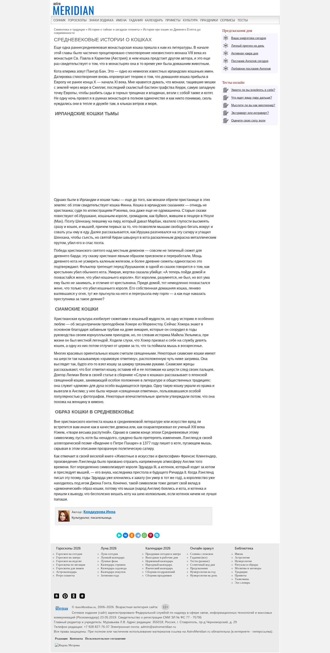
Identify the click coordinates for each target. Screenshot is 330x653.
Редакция (61, 638)
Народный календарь (158, 564)
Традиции (241, 572)
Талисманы (242, 579)
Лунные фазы (109, 561)
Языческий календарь (159, 568)
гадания (136, 20)
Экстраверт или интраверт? (250, 113)
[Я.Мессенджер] (119, 535)
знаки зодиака (101, 20)
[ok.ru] (73, 598)
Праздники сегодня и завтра (163, 554)
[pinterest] (65, 598)
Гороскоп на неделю (69, 561)
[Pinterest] (150, 535)
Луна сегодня (109, 554)
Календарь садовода (114, 568)
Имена (239, 554)
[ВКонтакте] (125, 535)
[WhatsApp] (144, 535)
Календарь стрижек (113, 564)
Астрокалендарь (66, 572)
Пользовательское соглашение (105, 638)
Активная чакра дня (244, 53)
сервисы (227, 20)
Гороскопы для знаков (70, 568)
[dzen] (82, 598)
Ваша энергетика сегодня (248, 38)
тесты (243, 20)
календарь (154, 20)
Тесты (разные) (199, 561)
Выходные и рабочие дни (161, 557)
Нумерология (243, 561)
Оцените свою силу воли (248, 120)
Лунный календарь (113, 557)
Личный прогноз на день (247, 45)
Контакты (76, 638)
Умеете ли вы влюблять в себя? (253, 90)
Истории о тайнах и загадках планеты (114, 29)
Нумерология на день (203, 575)
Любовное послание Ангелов (251, 68)
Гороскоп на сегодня (69, 554)
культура (190, 20)
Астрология (242, 557)
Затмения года (110, 575)
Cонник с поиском (201, 554)
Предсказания (199, 568)
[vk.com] (56, 598)
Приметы (240, 575)
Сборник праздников (158, 575)
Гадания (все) (198, 557)
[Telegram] (138, 535)
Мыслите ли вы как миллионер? (253, 105)
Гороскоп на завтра (68, 557)
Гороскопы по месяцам (70, 564)
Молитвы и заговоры (248, 568)
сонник (59, 20)
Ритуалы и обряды (246, 564)
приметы (172, 20)
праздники (209, 20)
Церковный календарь (159, 561)
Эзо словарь (242, 582)
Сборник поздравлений (160, 572)
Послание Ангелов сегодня (249, 61)
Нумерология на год (203, 572)
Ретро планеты (65, 575)
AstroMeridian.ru (85, 607)
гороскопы (77, 20)
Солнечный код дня (202, 564)
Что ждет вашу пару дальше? (251, 97)
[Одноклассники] (131, 535)
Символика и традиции (69, 29)
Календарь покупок (113, 572)
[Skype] (157, 535)
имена (121, 20)
